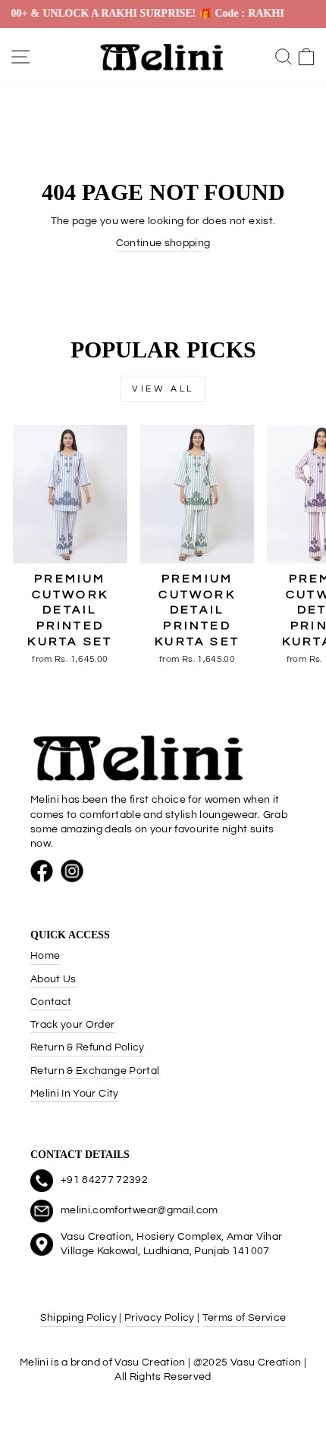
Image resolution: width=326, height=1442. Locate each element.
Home (45, 955)
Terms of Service (244, 1317)
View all (163, 389)
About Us (53, 979)
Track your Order (72, 1024)
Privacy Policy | (162, 1317)
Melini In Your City (74, 1093)
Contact (50, 1002)
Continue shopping (163, 243)
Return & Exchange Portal (94, 1071)
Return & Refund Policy (87, 1047)
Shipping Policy (78, 1317)
